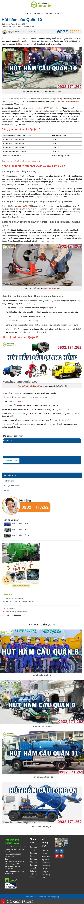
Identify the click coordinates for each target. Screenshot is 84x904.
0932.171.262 (18, 401)
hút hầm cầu (21, 44)
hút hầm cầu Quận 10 (37, 108)
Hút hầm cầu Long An (42, 826)
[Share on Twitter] (58, 31)
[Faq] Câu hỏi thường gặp (46, 874)
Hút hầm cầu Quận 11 (43, 777)
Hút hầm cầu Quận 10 (20, 535)
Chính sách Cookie (34, 854)
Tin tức (6, 490)
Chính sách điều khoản (34, 860)
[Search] (81, 5)
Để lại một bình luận (13, 436)
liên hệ (7, 393)
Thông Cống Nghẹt (11, 486)
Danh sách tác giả (46, 867)
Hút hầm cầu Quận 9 (20, 529)
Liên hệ (44, 853)
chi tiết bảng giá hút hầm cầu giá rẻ (25, 161)
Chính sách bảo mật (34, 848)
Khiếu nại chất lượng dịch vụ (33, 874)
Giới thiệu (45, 850)
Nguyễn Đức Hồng (15, 32)
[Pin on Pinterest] (64, 31)
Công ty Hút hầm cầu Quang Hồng (29, 386)
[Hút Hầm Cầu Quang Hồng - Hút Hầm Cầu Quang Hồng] (42, 5)
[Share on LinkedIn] (67, 31)
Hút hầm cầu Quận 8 (20, 523)
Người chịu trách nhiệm (46, 861)
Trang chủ (27, 13)
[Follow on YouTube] (61, 856)
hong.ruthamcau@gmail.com (15, 861)
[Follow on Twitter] (61, 851)
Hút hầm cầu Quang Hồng (68, 101)
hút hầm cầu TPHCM (23, 206)
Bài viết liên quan (42, 624)
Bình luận (7, 441)
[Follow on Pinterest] (57, 856)
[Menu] (3, 4)
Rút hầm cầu (38, 13)
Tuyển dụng (46, 856)
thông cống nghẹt (49, 288)
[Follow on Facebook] (57, 851)
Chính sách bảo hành (34, 866)
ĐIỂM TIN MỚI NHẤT (11, 520)
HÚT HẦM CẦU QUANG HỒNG (12, 841)
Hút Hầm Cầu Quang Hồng (49, 897)
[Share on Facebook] (61, 31)
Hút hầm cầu (7, 38)
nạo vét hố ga (42, 197)
